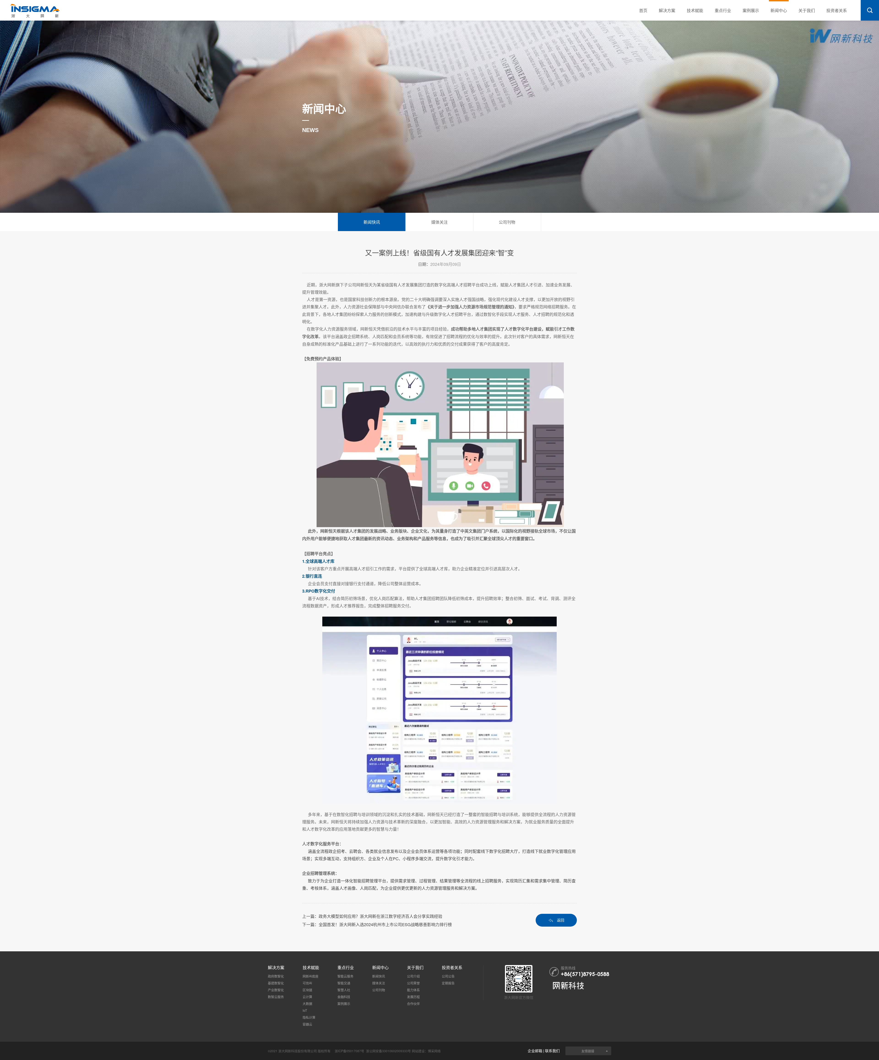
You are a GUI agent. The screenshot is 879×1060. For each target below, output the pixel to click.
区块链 (307, 989)
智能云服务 (345, 976)
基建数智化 (276, 983)
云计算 (307, 996)
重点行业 (723, 10)
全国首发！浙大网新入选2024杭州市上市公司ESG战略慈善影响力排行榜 (385, 924)
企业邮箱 (535, 1050)
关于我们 (806, 10)
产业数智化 (276, 989)
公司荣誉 (413, 983)
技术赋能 (695, 10)
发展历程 (413, 996)
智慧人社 (343, 989)
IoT (305, 1010)
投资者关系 (836, 10)
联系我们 (552, 1050)
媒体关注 (378, 983)
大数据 (307, 1003)
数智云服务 (276, 996)
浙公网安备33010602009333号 (388, 1051)
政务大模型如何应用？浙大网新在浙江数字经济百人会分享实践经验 (380, 916)
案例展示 (751, 10)
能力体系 (413, 989)
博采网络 (434, 1051)
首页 (643, 10)
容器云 (307, 1024)
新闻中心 (778, 10)
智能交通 (343, 983)
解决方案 (667, 10)
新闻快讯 (378, 976)
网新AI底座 (310, 976)
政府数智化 (276, 976)
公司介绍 (413, 976)
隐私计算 (309, 1017)
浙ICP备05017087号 (349, 1051)
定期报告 (448, 983)
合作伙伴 (413, 1003)
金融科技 (343, 996)
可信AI (307, 983)
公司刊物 (378, 989)
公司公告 (448, 976)
